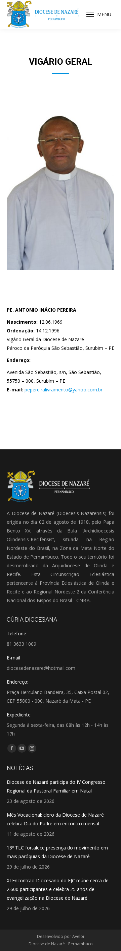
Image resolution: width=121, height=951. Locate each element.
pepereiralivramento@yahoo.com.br (64, 389)
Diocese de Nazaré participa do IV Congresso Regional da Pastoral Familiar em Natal (56, 786)
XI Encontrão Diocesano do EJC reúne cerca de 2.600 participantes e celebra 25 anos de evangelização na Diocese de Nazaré (58, 889)
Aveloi (78, 936)
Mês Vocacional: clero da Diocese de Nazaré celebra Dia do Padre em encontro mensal (55, 819)
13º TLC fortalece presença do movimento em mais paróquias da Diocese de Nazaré (57, 852)
